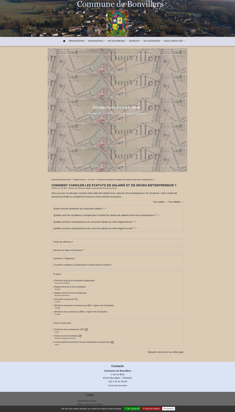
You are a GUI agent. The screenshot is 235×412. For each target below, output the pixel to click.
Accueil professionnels (61, 180)
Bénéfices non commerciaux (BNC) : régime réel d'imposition (81, 312)
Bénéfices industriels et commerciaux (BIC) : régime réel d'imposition (84, 305)
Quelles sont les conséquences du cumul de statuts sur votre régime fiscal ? (93, 222)
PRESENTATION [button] (76, 41)
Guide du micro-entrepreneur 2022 (71, 329)
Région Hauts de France (90, 404)
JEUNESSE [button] (134, 41)
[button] (64, 41)
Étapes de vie (80, 180)
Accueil (92, 113)
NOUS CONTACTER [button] (173, 41)
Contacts (117, 366)
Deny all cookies (152, 409)
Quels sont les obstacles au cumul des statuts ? (78, 208)
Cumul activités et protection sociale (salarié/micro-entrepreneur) (84, 342)
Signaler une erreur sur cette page (166, 352)
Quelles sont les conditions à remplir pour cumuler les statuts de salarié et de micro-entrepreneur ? (105, 215)
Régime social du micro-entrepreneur (71, 293)
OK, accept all (133, 409)
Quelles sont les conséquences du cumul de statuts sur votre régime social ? (94, 228)
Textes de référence (62, 242)
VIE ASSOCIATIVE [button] (151, 41)
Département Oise (86, 400)
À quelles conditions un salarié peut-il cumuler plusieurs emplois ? (83, 265)
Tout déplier (176, 202)
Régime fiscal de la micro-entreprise (70, 287)
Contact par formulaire (117, 385)
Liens (90, 394)
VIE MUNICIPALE (107, 113)
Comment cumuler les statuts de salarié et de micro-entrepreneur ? (126, 180)
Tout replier (160, 202)
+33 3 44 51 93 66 (117, 381)
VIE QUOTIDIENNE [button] (116, 41)
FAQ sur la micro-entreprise (68, 336)
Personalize (168, 409)
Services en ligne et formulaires (68, 250)
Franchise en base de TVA (66, 299)
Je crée (91, 180)
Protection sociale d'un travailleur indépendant (75, 280)
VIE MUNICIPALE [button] (96, 41)
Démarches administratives (132, 113)
